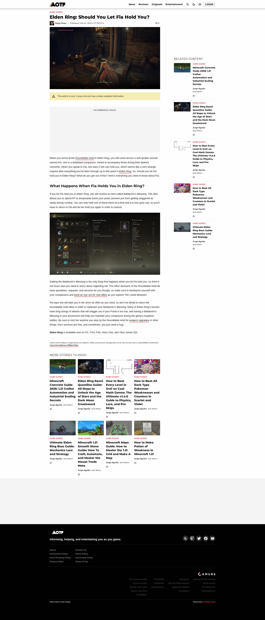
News (132, 4)
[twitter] (199, 538)
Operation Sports (180, 587)
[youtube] (212, 538)
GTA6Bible (142, 595)
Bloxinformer (208, 591)
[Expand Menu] (200, 4)
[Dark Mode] (194, 4)
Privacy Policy (56, 561)
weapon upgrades (139, 320)
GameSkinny (157, 587)
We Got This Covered (178, 583)
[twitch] (192, 538)
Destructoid (209, 583)
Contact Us (80, 550)
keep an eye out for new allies (90, 295)
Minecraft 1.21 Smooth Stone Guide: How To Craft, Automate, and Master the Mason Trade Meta (90, 454)
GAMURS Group (209, 602)
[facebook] (206, 538)
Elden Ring (125, 171)
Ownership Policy (84, 557)
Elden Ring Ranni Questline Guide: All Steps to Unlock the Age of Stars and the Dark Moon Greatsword (90, 392)
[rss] (185, 538)
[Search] (187, 4)
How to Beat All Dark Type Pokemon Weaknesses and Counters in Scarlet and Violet (146, 392)
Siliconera (159, 583)
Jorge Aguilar (56, 405)
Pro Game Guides (138, 579)
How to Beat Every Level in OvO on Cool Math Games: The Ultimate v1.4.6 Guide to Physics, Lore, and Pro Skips (204, 155)
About (53, 550)
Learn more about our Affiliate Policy (64, 345)
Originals (157, 4)
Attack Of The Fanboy (204, 579)
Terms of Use (81, 561)
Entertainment (174, 4)
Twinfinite (159, 579)
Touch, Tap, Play (139, 591)
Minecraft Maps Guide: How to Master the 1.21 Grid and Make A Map (118, 450)
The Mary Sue (208, 587)
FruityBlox (184, 591)
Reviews (143, 4)
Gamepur (184, 579)
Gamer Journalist (138, 587)
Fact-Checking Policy (60, 557)
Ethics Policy (81, 554)
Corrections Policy (59, 554)
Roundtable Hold (84, 158)
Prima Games (140, 583)
